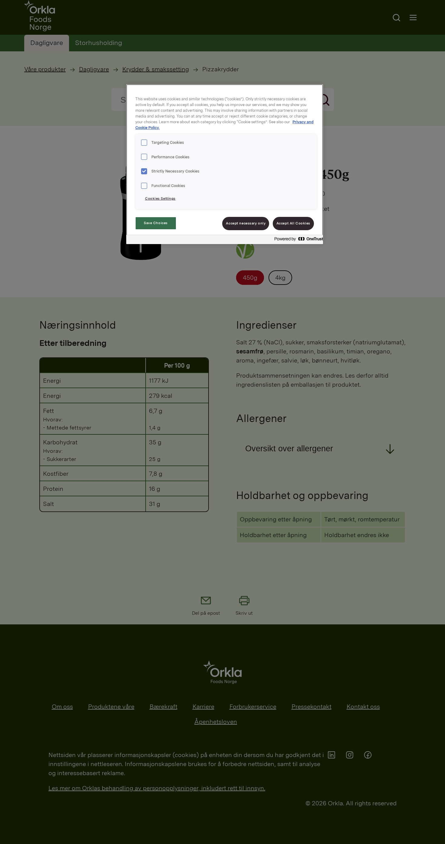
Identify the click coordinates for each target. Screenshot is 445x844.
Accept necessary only (245, 223)
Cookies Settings (160, 198)
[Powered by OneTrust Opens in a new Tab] (297, 240)
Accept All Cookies (293, 223)
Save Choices (156, 223)
